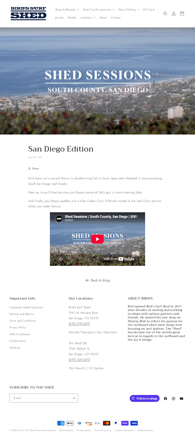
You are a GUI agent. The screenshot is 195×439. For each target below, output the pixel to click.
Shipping (15, 347)
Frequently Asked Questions (26, 307)
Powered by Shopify (46, 430)
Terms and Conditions (23, 321)
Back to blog (100, 280)
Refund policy (66, 430)
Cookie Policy (18, 341)
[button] (67, 10)
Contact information (124, 430)
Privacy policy (84, 430)
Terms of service (103, 430)
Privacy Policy (18, 327)
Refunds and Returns (22, 314)
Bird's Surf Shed (27, 430)
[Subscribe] (74, 398)
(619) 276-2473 (79, 323)
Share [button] (35, 168)
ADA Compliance (20, 334)
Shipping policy (146, 430)
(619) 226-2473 (79, 359)
